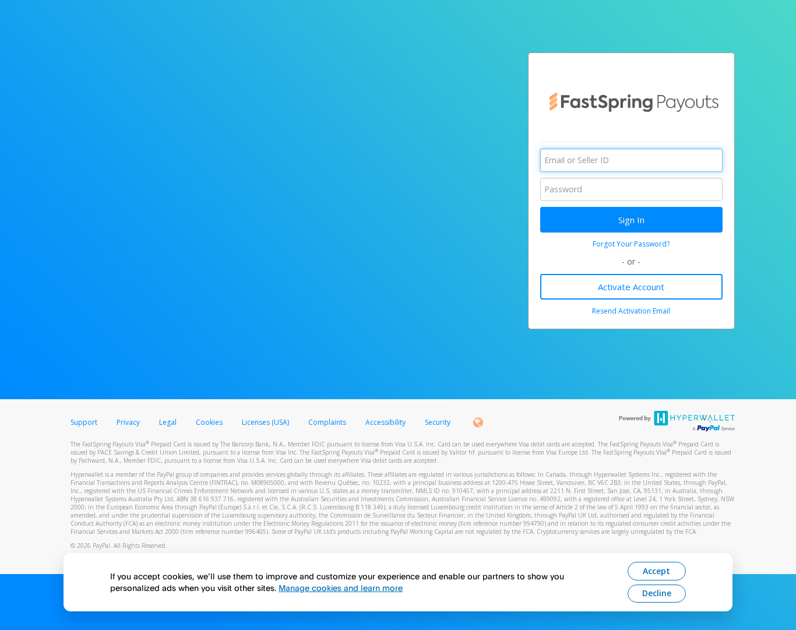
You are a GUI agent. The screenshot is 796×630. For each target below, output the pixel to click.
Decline (656, 593)
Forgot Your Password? (631, 244)
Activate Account (631, 287)
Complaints (328, 422)
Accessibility (385, 422)
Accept (656, 570)
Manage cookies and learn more (341, 588)
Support (84, 422)
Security (437, 422)
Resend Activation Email (631, 311)
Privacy (128, 422)
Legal (168, 422)
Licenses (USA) (266, 422)
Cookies (209, 422)
